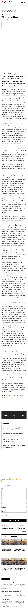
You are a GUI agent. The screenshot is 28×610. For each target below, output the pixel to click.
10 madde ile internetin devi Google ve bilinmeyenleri (6, 569)
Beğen (5, 411)
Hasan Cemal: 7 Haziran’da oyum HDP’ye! (11, 591)
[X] (11, 402)
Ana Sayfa (3, 10)
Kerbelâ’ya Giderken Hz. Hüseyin (8, 582)
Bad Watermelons (10, 395)
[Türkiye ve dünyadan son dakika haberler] (7, 2)
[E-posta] (24, 402)
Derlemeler (10, 10)
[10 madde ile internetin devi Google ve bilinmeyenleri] (7, 561)
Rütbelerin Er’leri (5, 599)
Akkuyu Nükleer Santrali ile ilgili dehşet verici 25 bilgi (6, 550)
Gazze (19, 479)
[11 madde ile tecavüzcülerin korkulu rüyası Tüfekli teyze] (20, 542)
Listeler (3, 566)
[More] (25, 24)
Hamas (4, 481)
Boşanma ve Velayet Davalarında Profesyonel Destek (7, 528)
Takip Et (14, 411)
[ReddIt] (21, 402)
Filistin (12, 479)
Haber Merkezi (5, 19)
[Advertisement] (14, 38)
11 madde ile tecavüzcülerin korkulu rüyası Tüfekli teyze (19, 550)
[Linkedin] (18, 402)
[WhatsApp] (14, 402)
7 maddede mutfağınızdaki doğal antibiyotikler (19, 569)
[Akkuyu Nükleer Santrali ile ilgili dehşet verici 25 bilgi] (7, 542)
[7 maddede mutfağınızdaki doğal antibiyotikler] (20, 561)
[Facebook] (7, 402)
